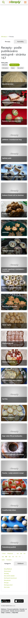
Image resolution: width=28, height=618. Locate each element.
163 (18, 553)
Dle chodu (7, 587)
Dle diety (6, 573)
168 (9, 556)
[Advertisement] (14, 19)
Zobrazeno (5, 68)
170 (16, 556)
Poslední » (9, 560)
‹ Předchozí (10, 553)
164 (21, 553)
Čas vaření (20, 68)
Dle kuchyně (7, 571)
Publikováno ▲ (14, 65)
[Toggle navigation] (25, 2)
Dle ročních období (9, 576)
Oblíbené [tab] (20, 563)
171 (20, 556)
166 (3, 556)
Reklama (3, 609)
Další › (3, 560)
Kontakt (22, 609)
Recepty (7, 41)
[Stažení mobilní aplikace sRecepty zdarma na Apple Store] (19, 601)
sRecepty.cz (4, 36)
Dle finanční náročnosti (10, 578)
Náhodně (4, 65)
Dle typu (6, 582)
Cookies (8, 612)
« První (3, 553)
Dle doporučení (8, 585)
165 (24, 553)
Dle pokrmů (7, 580)
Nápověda (15, 612)
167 (6, 556)
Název (12, 68)
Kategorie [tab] (7, 563)
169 (13, 556)
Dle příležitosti (8, 569)
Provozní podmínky (13, 609)
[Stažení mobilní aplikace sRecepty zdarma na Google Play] (5, 601)
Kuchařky (20, 41)
